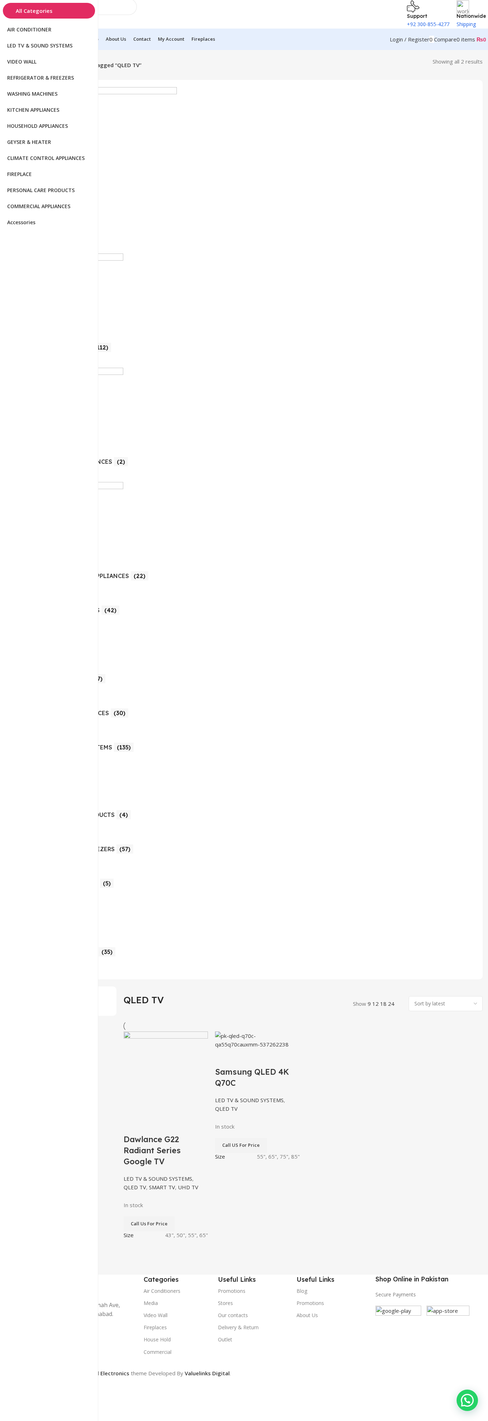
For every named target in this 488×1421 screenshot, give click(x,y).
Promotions (310, 1303)
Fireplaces (155, 1327)
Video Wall (156, 1315)
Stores (225, 1303)
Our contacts (233, 1315)
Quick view (152, 1125)
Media (151, 1303)
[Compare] (132, 1125)
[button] (467, 1400)
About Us (307, 1315)
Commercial (157, 1352)
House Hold (157, 1339)
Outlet (225, 1339)
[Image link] (398, 1327)
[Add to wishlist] (171, 1125)
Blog (302, 1290)
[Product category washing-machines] (255, 529)
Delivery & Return (238, 1327)
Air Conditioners (162, 1290)
